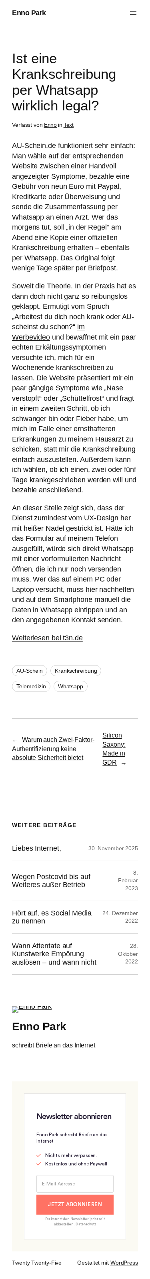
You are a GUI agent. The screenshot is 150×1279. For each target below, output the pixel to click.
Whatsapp (70, 686)
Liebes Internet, (36, 848)
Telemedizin (31, 686)
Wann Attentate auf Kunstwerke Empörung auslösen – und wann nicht (54, 954)
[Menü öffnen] (133, 13)
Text (69, 125)
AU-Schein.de (34, 146)
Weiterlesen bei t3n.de (47, 638)
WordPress (124, 1262)
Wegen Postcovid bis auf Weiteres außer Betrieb (51, 881)
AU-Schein (29, 670)
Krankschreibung (76, 670)
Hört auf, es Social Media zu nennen (52, 917)
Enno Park (29, 13)
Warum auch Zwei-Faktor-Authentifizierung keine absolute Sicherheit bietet (53, 748)
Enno (50, 125)
